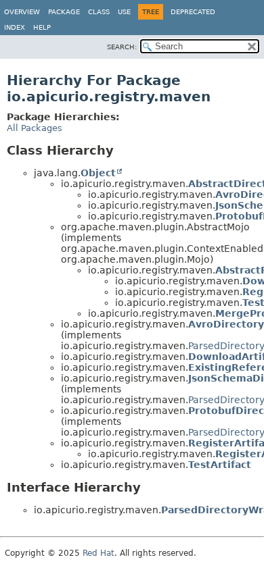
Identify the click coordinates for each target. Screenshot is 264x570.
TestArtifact (219, 464)
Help (42, 27)
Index (14, 27)
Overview (22, 12)
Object (98, 172)
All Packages (34, 128)
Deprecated (193, 12)
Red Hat (98, 553)
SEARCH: (122, 47)
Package (64, 12)
